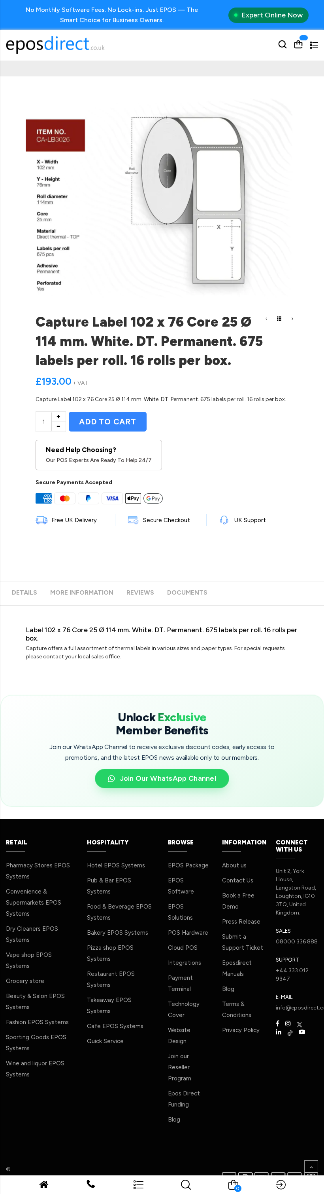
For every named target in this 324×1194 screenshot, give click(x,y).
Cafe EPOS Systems (115, 1026)
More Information (81, 592)
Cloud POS (183, 947)
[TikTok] (290, 1032)
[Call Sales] (91, 1186)
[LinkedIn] (278, 1032)
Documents (187, 592)
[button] (138, 1187)
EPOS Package (188, 865)
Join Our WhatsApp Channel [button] (168, 779)
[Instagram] (288, 1024)
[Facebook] (277, 1024)
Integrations (184, 962)
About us (234, 865)
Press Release (241, 921)
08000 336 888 (297, 941)
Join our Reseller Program (179, 1067)
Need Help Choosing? (99, 455)
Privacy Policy (241, 1030)
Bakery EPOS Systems (117, 932)
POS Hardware (188, 932)
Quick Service (105, 1041)
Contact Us (237, 880)
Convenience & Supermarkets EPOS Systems (33, 902)
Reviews (140, 592)
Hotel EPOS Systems (116, 865)
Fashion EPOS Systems (37, 1022)
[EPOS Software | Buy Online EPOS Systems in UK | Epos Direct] (81, 45)
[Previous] (266, 319)
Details (24, 592)
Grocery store (25, 981)
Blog (174, 1119)
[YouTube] (302, 1032)
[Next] (292, 319)
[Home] (43, 1186)
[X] (299, 1024)
